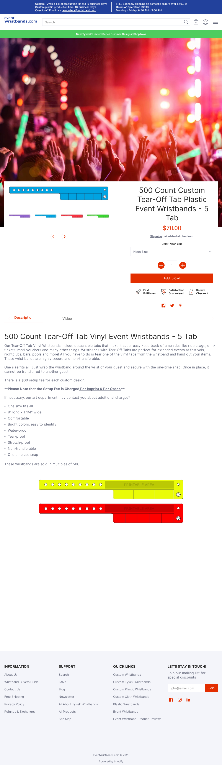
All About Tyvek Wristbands (78, 704)
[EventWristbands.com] (20, 22)
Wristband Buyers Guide (21, 682)
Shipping (156, 236)
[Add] (182, 265)
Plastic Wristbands (126, 704)
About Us (10, 674)
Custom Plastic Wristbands (132, 689)
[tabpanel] (111, 426)
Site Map (65, 719)
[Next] (64, 237)
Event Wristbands (125, 711)
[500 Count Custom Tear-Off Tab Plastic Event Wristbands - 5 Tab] (20, 216)
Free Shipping (14, 696)
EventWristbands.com (106, 755)
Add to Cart (172, 278)
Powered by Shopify (111, 761)
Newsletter (66, 696)
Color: (172, 243)
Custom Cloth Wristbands (131, 696)
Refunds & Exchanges (19, 711)
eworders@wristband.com (79, 10)
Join (211, 688)
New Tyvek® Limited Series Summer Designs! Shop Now (111, 34)
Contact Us (12, 689)
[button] (196, 22)
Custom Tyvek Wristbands (131, 682)
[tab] (23, 318)
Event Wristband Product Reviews (137, 719)
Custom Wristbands (127, 674)
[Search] (186, 22)
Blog (62, 689)
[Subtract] (161, 265)
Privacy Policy (14, 704)
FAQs (62, 682)
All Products (67, 711)
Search (64, 674)
